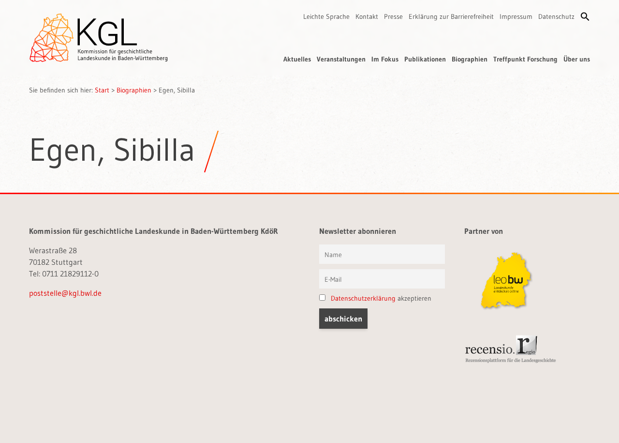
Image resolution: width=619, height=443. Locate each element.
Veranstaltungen (341, 59)
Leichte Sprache (326, 16)
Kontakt (366, 16)
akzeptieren (381, 298)
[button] (585, 16)
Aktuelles (297, 59)
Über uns (576, 59)
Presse (393, 16)
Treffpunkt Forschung (525, 59)
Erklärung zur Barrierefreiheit (451, 16)
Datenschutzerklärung (363, 298)
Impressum (516, 16)
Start (102, 90)
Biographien (469, 59)
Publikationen (425, 59)
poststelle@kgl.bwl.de (65, 293)
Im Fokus (384, 59)
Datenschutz (556, 16)
